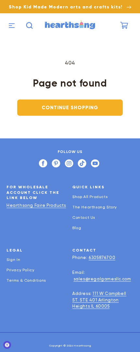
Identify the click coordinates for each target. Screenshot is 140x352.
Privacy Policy (20, 270)
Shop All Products (89, 196)
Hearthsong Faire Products (36, 205)
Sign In (13, 259)
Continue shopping (70, 108)
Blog (76, 228)
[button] (11, 25)
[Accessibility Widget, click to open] (7, 345)
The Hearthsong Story (94, 207)
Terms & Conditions (26, 280)
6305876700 (102, 257)
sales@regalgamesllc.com (102, 278)
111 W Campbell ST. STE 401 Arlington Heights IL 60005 (99, 300)
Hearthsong (82, 345)
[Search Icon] (29, 25)
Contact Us (83, 217)
